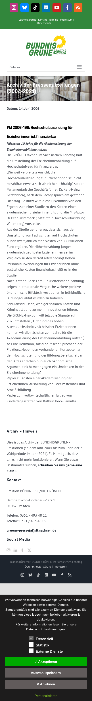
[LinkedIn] (15, 550)
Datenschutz (44, 23)
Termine (53, 19)
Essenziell (44, 639)
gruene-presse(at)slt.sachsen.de (31, 530)
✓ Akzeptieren (46, 661)
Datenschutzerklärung (38, 566)
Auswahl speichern (46, 673)
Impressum (66, 19)
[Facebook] (22, 550)
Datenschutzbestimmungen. (46, 629)
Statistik (42, 645)
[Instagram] (8, 550)
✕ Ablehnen (45, 684)
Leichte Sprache (27, 19)
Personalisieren (46, 696)
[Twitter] (29, 550)
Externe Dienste (49, 651)
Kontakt (42, 19)
